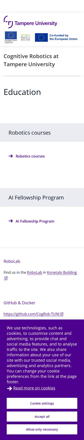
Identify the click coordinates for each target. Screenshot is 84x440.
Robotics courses (30, 156)
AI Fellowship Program (35, 221)
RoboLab (34, 272)
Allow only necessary (42, 429)
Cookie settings (42, 403)
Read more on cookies (34, 388)
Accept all (42, 416)
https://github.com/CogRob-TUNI (31, 313)
